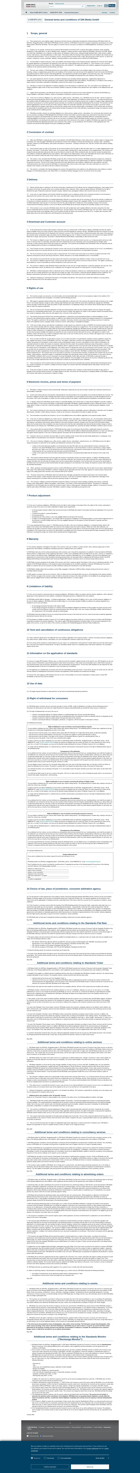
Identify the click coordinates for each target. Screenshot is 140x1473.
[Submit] (83, 6)
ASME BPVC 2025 (56, 12)
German (104, 12)
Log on (99, 5)
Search (51, 3)
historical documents (71, 12)
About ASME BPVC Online (39, 12)
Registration (91, 5)
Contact (112, 12)
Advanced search (59, 3)
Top (70, 1423)
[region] (70, 1454)
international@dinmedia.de (47, 742)
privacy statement (92, 1448)
